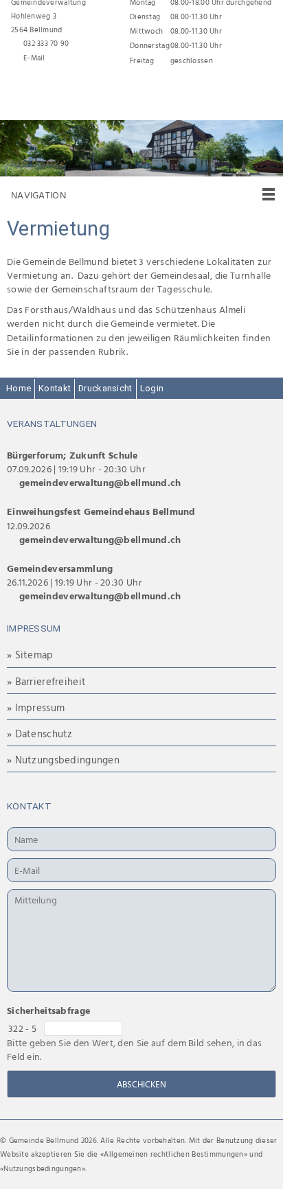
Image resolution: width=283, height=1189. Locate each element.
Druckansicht (105, 388)
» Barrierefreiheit (46, 681)
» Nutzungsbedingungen (63, 759)
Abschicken (141, 1084)
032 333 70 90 (46, 43)
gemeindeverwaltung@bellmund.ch (100, 482)
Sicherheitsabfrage (48, 1010)
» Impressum (36, 707)
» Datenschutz (40, 733)
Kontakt (54, 388)
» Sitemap (30, 654)
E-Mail (34, 57)
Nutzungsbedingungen (42, 1168)
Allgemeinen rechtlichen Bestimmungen (173, 1153)
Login (151, 388)
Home (18, 388)
